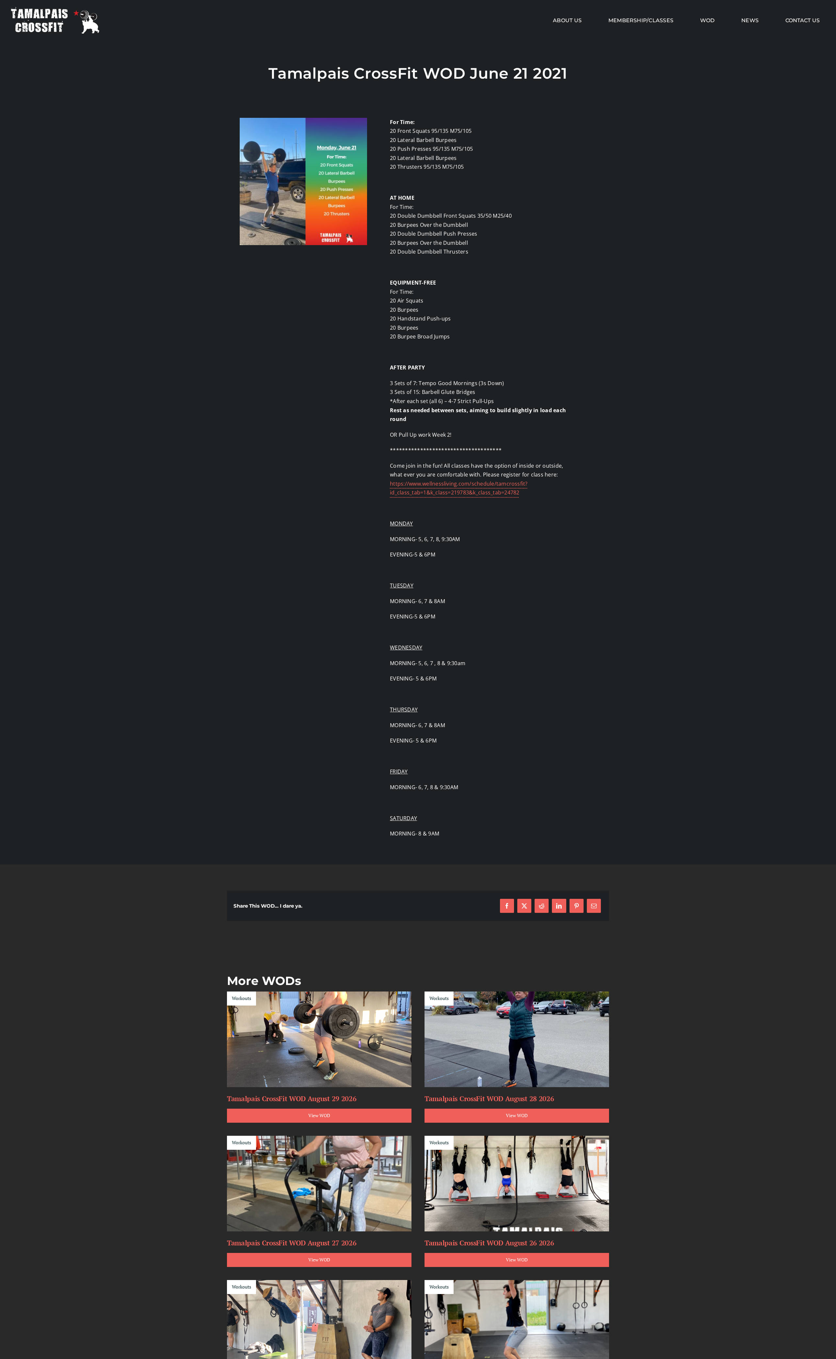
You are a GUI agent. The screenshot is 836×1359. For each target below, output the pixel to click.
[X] (524, 905)
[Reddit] (541, 905)
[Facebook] (507, 905)
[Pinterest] (576, 905)
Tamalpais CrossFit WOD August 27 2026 (291, 1242)
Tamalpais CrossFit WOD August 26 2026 (489, 1242)
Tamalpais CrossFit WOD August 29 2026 (291, 1098)
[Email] (594, 905)
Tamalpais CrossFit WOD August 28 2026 (489, 1098)
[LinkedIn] (559, 905)
